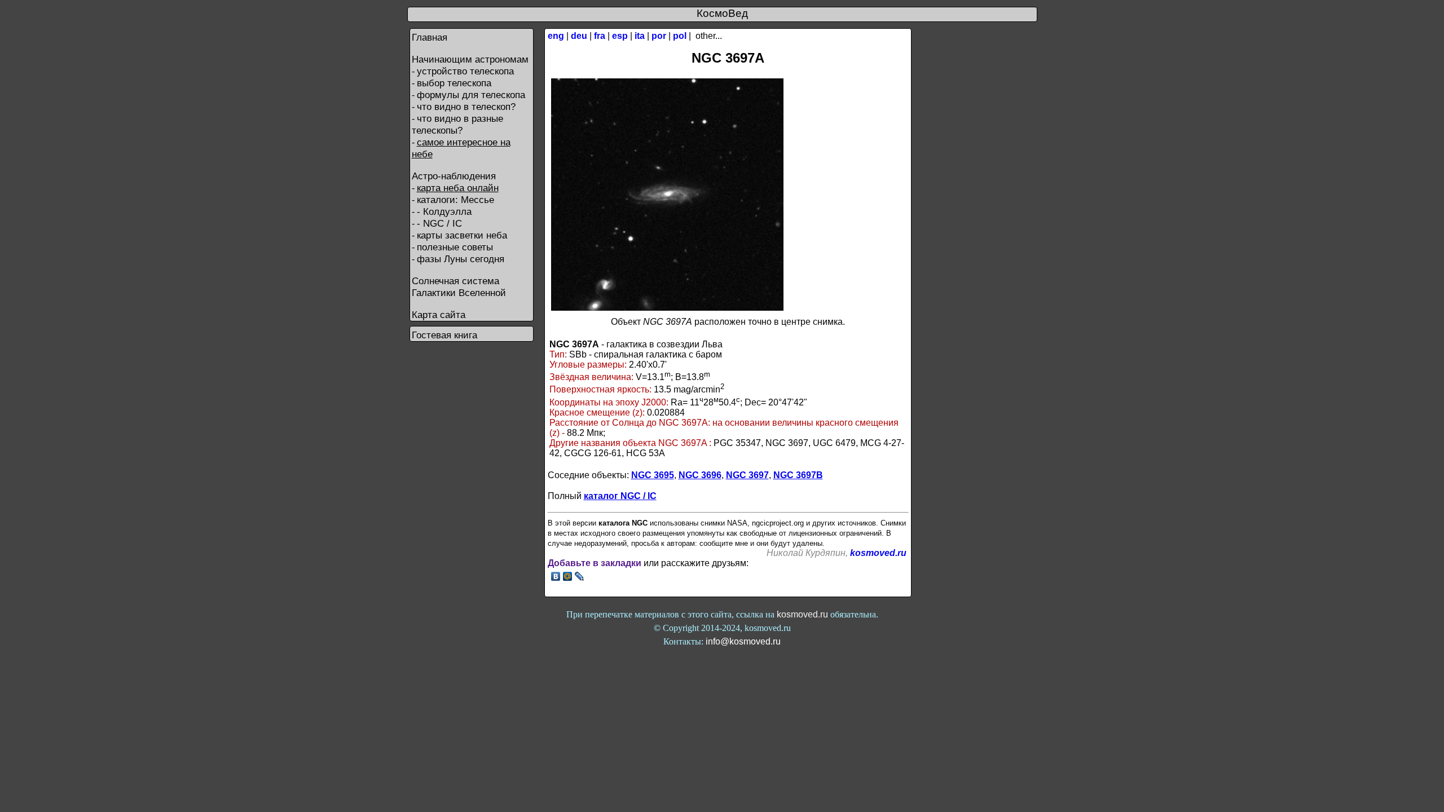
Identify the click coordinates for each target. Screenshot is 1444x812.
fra (599, 36)
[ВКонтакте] (556, 576)
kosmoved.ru (878, 553)
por (658, 36)
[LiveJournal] (579, 576)
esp (620, 36)
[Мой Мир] (568, 576)
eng (556, 36)
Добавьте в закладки (594, 563)
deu (579, 36)
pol (679, 36)
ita (640, 36)
